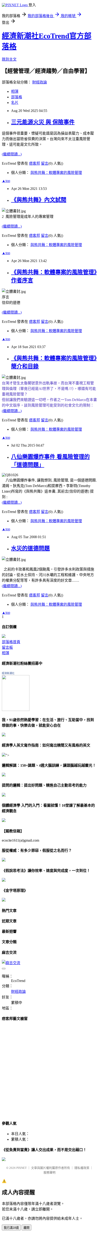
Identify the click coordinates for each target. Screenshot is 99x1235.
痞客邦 (34, 163)
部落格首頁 (11, 642)
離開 (26, 1227)
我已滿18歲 (11, 1227)
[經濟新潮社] (15, 710)
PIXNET (21, 1168)
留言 (44, 163)
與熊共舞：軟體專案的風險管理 (56, 173)
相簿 (14, 91)
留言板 (7, 647)
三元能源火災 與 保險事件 (43, 122)
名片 (14, 103)
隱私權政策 (81, 1168)
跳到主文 (9, 59)
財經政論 (39, 82)
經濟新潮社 (8, 673)
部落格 (16, 97)
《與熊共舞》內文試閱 (38, 200)
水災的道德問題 (30, 548)
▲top (6, 181)
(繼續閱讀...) (12, 154)
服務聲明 (49, 1172)
